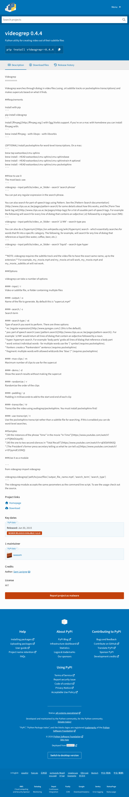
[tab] (15, 65)
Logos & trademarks (64, 652)
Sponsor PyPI (107, 652)
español (24, 773)
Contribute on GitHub (105, 644)
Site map (64, 739)
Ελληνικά (84, 773)
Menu (114, 7)
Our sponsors (64, 656)
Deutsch (94, 773)
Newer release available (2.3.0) (24, 533)
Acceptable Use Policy (63, 692)
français (34, 773)
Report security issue (65, 679)
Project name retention (21, 652)
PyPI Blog (63, 639)
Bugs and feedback (106, 639)
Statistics (64, 648)
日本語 (44, 773)
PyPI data (12, 522)
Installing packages (21, 639)
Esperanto (72, 775)
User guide (21, 648)
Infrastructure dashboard (63, 644)
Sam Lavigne (20, 572)
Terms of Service (63, 675)
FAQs (22, 656)
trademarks (90, 727)
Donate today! (64, 721)
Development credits (105, 656)
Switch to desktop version (64, 755)
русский (53, 775)
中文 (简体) (106, 773)
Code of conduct (63, 684)
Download (14, 508)
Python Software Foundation (67, 736)
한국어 (82, 775)
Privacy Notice (63, 688)
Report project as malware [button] (64, 595)
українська (73, 773)
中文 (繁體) (118, 773)
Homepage (15, 503)
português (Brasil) (57, 773)
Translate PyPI (105, 648)
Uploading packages (21, 644)
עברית (62, 775)
